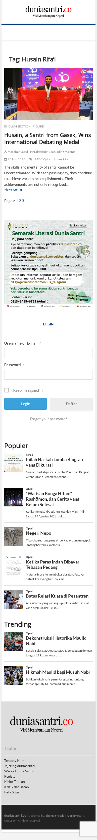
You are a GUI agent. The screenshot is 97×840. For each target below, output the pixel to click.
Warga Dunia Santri (19, 771)
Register (10, 776)
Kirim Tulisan (14, 781)
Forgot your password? (48, 418)
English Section (17, 126)
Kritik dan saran (16, 787)
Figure (38, 126)
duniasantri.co (15, 815)
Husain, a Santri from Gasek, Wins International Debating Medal (47, 138)
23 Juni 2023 (16, 159)
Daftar (71, 403)
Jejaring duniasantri (19, 766)
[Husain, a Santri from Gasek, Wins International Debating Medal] (48, 94)
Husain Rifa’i (61, 159)
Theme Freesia (55, 815)
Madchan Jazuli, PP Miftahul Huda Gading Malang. (41, 152)
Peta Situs (11, 792)
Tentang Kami (14, 760)
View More (12, 190)
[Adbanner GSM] (48, 222)
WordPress (73, 815)
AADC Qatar (42, 159)
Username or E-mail (22, 343)
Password (14, 364)
